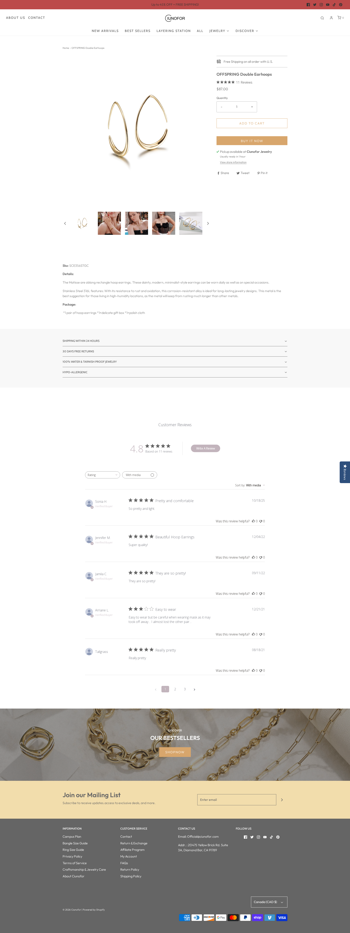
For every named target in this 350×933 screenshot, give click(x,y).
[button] (65, 223)
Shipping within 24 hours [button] (81, 341)
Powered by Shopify (94, 909)
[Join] (281, 799)
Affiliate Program (132, 850)
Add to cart (252, 123)
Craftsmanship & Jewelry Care (84, 869)
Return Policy (129, 869)
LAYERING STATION (174, 31)
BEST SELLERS (137, 31)
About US (15, 18)
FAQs (124, 863)
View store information (233, 162)
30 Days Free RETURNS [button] (78, 351)
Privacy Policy (72, 856)
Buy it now (252, 141)
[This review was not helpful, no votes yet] (260, 521)
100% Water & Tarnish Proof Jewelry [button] (90, 361)
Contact (36, 18)
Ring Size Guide (73, 850)
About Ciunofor (73, 876)
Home (66, 47)
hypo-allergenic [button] (75, 372)
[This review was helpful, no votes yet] (253, 521)
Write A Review (205, 448)
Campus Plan (72, 836)
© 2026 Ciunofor (72, 909)
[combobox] (102, 474)
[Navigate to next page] (194, 689)
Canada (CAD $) (266, 902)
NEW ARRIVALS (105, 31)
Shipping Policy (130, 876)
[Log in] (331, 18)
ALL (200, 31)
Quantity (222, 98)
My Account (128, 856)
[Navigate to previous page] (155, 689)
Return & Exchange (133, 843)
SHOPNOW (175, 752)
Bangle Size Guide (75, 843)
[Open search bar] (322, 18)
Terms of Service (75, 863)
